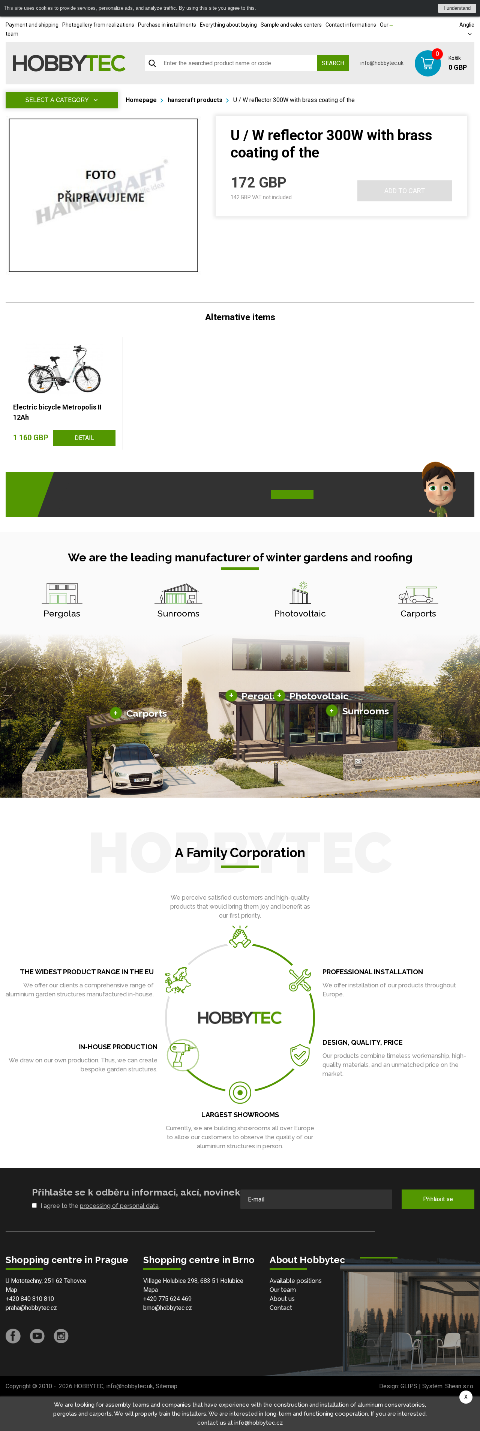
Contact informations (351, 25)
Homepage (141, 100)
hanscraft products (195, 100)
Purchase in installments (167, 25)
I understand (457, 8)
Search (333, 63)
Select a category (57, 100)
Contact (281, 1307)
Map (11, 1289)
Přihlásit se (438, 1199)
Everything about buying (228, 25)
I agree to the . (100, 1205)
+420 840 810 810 (30, 1298)
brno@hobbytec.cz (167, 1307)
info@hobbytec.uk (382, 63)
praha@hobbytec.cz (31, 1307)
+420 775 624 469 (167, 1298)
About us (282, 1298)
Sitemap (166, 1386)
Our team (283, 1289)
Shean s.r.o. (459, 1386)
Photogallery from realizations (98, 25)
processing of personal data (119, 1205)
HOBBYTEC (89, 1386)
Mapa (150, 1289)
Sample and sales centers (291, 25)
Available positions (296, 1280)
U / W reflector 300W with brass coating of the (294, 100)
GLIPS (408, 1386)
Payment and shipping (32, 25)
